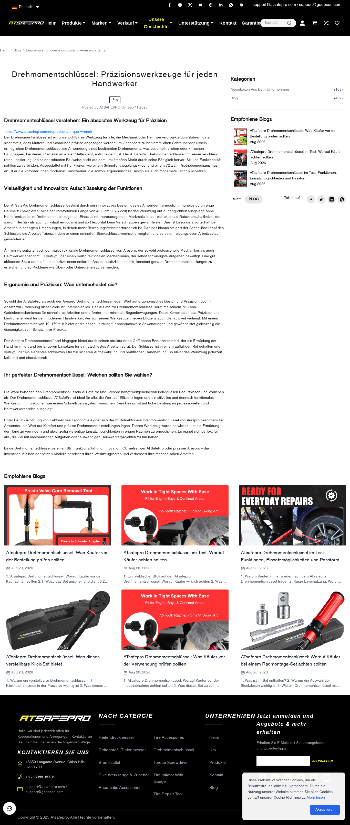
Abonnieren (322, 761)
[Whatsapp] (231, 5)
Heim (4, 50)
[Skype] (241, 5)
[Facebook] (170, 5)
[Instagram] (180, 5)
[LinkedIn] (221, 5)
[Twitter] (190, 5)
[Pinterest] (211, 5)
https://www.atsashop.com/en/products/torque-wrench (48, 132)
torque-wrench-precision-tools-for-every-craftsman (67, 50)
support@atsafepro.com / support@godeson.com (297, 5)
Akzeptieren (325, 809)
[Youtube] (200, 5)
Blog (17, 50)
